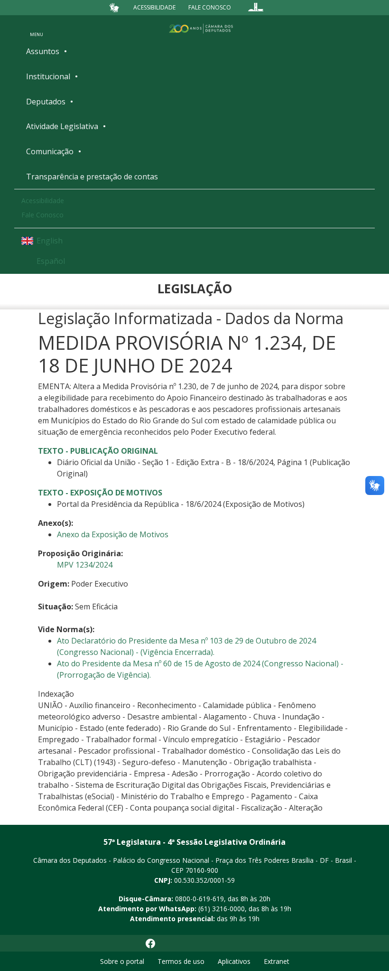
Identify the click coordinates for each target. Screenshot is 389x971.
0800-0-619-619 (199, 898)
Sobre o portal (122, 961)
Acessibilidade (154, 7)
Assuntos (42, 51)
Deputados (45, 101)
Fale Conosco (209, 7)
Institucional (48, 76)
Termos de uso (180, 961)
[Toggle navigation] (36, 28)
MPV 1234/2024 (84, 565)
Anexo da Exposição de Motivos (112, 534)
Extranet (276, 961)
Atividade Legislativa (62, 126)
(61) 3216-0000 (221, 908)
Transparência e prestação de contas (92, 176)
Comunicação (50, 151)
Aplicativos (234, 961)
